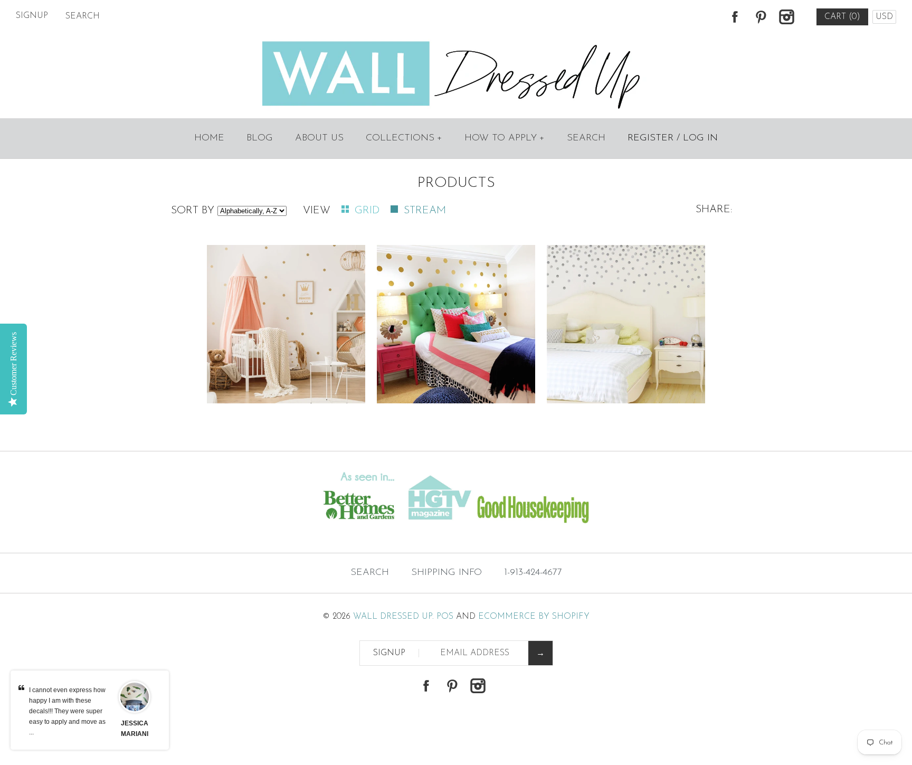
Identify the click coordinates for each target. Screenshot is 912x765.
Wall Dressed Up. (393, 616)
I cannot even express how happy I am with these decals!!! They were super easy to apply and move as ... (67, 711)
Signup (32, 16)
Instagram (786, 17)
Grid (369, 210)
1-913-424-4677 (533, 573)
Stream (425, 210)
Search (586, 138)
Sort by (192, 210)
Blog (259, 138)
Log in (700, 138)
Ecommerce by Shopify (534, 616)
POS (444, 616)
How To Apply (504, 138)
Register (650, 138)
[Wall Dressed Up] (456, 42)
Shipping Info (446, 573)
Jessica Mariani (134, 729)
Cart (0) (842, 17)
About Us (319, 138)
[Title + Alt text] (156, 531)
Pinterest (760, 17)
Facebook (734, 17)
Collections (404, 138)
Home (209, 138)
